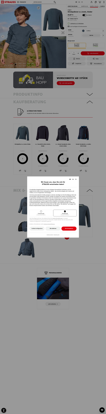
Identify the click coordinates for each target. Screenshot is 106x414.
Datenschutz (50, 234)
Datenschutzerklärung (49, 224)
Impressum (56, 234)
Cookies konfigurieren (37, 228)
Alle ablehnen (53, 228)
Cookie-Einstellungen (57, 218)
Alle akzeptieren (69, 228)
